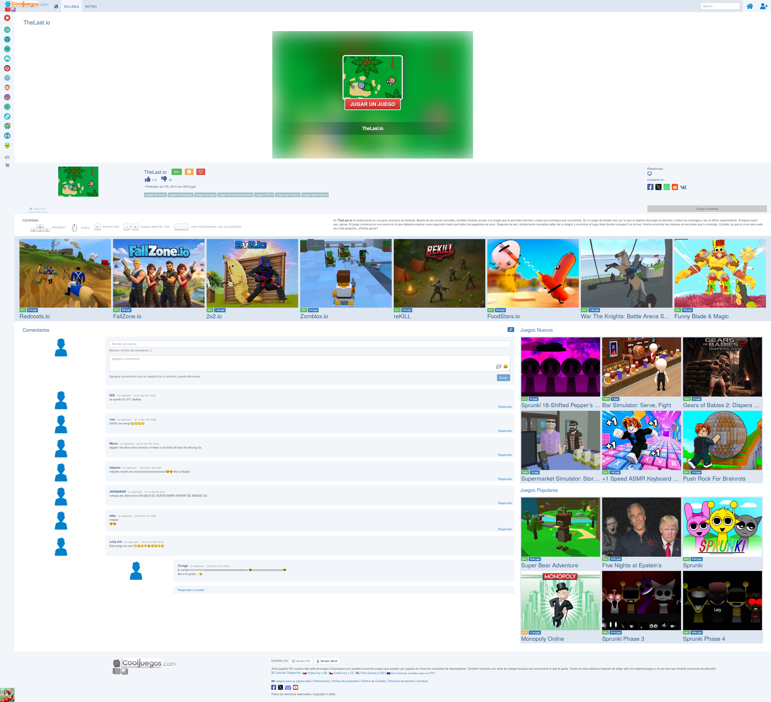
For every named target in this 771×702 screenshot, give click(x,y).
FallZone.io (127, 316)
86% (176, 172)
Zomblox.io (314, 316)
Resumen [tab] (39, 209)
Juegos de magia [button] (205, 195)
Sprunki (693, 565)
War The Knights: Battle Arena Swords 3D (634, 316)
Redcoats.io (34, 316)
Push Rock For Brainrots (714, 478)
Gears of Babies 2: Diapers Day (723, 405)
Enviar (504, 378)
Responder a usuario (191, 590)
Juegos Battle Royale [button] (315, 195)
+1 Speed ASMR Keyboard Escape (647, 478)
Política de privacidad (345, 681)
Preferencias (321, 681)
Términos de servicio (401, 681)
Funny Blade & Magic (701, 316)
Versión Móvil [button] (328, 661)
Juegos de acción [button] (155, 195)
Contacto (422, 681)
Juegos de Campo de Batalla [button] (235, 195)
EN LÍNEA (73, 6)
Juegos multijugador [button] (180, 195)
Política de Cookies (373, 681)
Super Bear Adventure (549, 565)
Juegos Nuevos (536, 329)
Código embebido (707, 209)
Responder (505, 407)
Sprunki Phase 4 (704, 638)
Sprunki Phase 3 (623, 638)
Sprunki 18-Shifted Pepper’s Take (563, 405)
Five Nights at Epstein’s (632, 565)
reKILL (402, 316)
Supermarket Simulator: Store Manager (571, 478)
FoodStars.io (503, 316)
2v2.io (214, 316)
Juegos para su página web (293, 681)
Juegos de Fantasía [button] (287, 195)
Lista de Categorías (288, 672)
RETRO (92, 6)
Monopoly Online (542, 638)
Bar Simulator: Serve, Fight (636, 405)
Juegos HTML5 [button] (264, 195)
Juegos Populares (539, 489)
